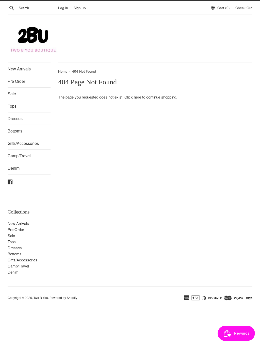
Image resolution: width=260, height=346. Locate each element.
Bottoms (15, 131)
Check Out (243, 7)
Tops (12, 106)
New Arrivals (19, 69)
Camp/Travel (19, 156)
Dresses (15, 118)
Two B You (41, 297)
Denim (14, 168)
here (137, 97)
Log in (63, 7)
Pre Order (16, 81)
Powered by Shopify (63, 297)
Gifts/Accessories (23, 143)
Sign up (80, 7)
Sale (12, 94)
